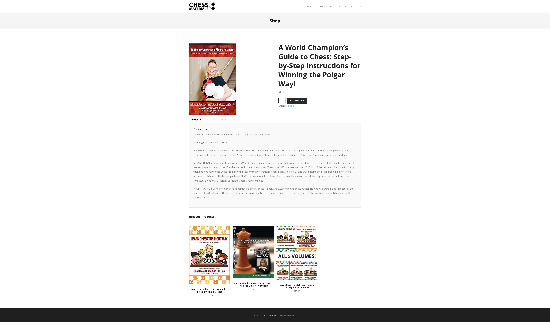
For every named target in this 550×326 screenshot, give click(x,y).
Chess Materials (269, 315)
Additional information (215, 119)
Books (291, 105)
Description (195, 119)
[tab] (196, 119)
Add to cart (297, 100)
